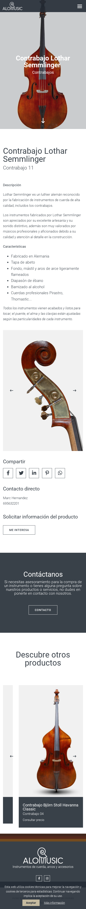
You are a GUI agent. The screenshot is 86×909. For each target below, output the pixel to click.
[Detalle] (43, 390)
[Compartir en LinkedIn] (34, 473)
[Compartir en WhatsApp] (60, 473)
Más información (54, 902)
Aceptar (31, 902)
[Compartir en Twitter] (21, 473)
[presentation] (11, 390)
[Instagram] (47, 878)
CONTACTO (43, 610)
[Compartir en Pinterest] (47, 473)
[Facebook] (39, 878)
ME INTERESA (19, 530)
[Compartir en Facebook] (8, 473)
